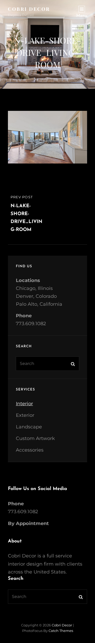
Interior (24, 404)
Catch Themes (61, 631)
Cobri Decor (29, 9)
